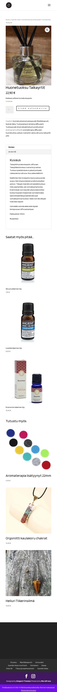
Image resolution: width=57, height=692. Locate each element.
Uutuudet (39, 662)
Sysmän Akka (16, 20)
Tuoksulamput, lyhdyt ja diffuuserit (30, 124)
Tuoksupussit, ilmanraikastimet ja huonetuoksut (24, 127)
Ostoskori (34, 665)
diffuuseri (38, 130)
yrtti (7, 136)
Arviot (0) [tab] (12, 152)
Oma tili (9, 668)
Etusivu (8, 20)
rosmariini (27, 133)
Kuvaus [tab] (11, 147)
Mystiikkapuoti (43, 121)
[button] (47, 29)
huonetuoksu (11, 133)
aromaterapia (28, 130)
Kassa (43, 665)
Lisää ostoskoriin (32, 108)
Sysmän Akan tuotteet (17, 665)
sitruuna (39, 133)
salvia (33, 133)
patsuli (19, 133)
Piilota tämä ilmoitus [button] (28, 690)
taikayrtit (47, 133)
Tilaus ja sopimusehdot (25, 668)
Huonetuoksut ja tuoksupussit (31, 20)
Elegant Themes (23, 681)
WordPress (46, 681)
